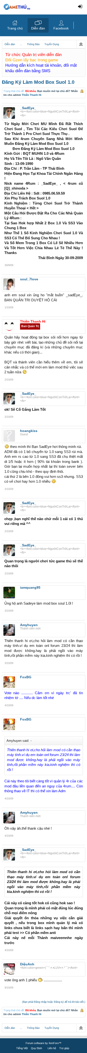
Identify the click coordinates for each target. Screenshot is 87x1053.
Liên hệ (52, 1048)
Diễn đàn (38, 28)
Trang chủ (15, 28)
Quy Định (36, 1048)
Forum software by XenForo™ (43, 1043)
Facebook (61, 28)
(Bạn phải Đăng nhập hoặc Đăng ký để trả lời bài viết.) (53, 1001)
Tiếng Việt (22, 1048)
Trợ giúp (64, 1048)
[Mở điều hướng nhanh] (81, 44)
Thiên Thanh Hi (31, 94)
